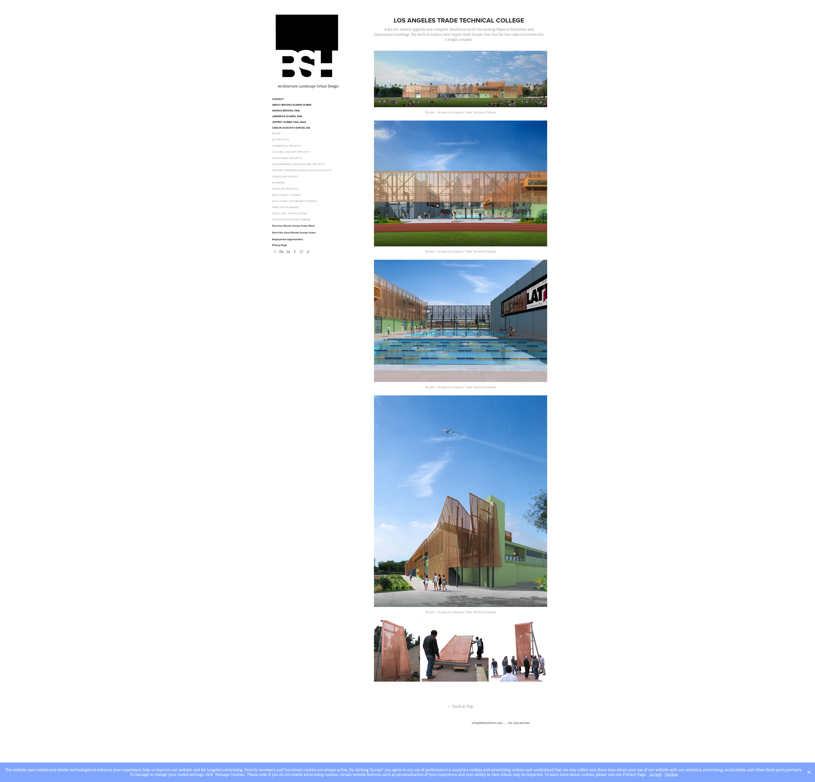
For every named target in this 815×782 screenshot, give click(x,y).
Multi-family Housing (286, 195)
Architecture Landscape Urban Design (308, 86)
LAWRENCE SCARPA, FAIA (287, 116)
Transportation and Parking (291, 219)
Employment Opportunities (287, 239)
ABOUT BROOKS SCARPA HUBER (291, 105)
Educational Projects (287, 158)
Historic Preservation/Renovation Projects (301, 170)
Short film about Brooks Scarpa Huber (294, 232)
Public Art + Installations (289, 213)
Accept (655, 774)
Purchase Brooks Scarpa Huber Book (293, 225)
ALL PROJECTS (280, 139)
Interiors (278, 182)
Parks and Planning (285, 207)
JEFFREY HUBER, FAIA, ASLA (289, 122)
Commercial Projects (286, 145)
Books (276, 133)
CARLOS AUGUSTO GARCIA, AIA (291, 127)
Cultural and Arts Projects (291, 152)
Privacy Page (279, 245)
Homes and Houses (285, 176)
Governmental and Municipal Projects (298, 164)
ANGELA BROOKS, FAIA (286, 110)
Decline (671, 774)
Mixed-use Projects (285, 189)
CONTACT (278, 99)
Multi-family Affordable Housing (294, 201)
